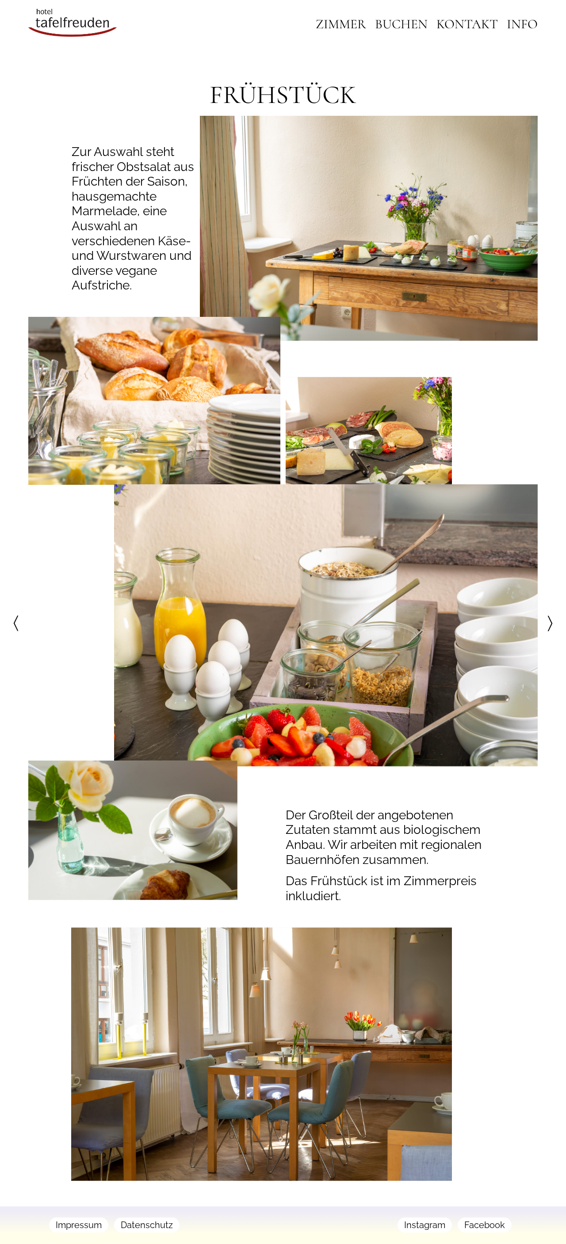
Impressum (79, 1225)
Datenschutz (147, 1225)
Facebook (484, 1225)
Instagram (424, 1225)
